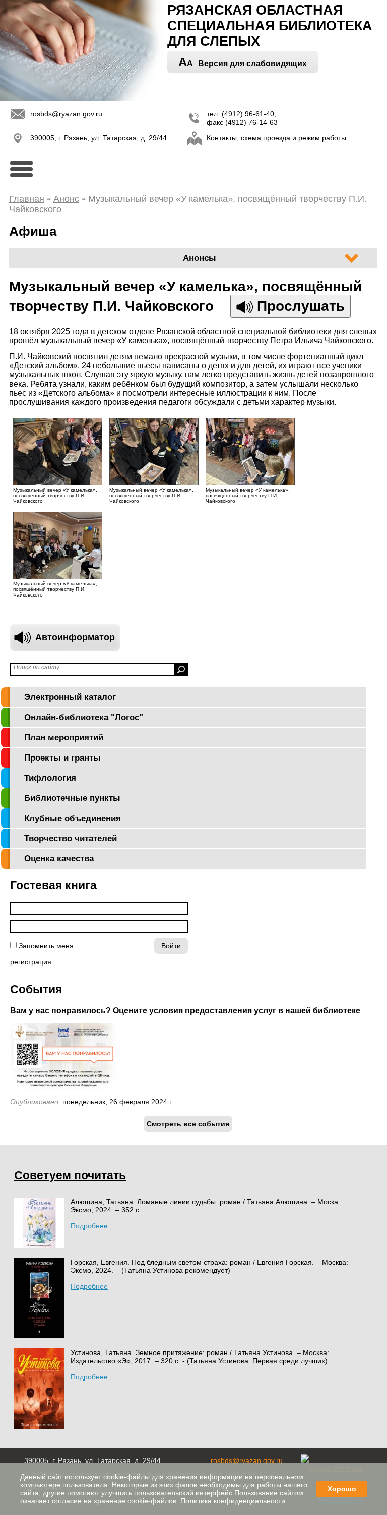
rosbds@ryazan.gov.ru (66, 114)
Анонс (66, 199)
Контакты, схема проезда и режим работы (276, 138)
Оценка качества (59, 858)
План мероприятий (63, 737)
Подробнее (89, 1226)
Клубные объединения (72, 818)
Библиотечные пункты (72, 798)
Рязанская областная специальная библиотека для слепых (269, 26)
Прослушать (299, 306)
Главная (26, 199)
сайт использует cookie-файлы (99, 1477)
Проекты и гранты (62, 758)
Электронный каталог (70, 697)
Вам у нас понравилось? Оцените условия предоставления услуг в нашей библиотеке (185, 1010)
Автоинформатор (75, 637)
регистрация (30, 962)
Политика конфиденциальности (232, 1501)
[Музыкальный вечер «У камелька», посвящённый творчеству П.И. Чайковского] (63, 483)
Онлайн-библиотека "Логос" (83, 717)
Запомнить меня (46, 946)
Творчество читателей (70, 838)
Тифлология (50, 778)
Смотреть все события (188, 1124)
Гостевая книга (53, 885)
